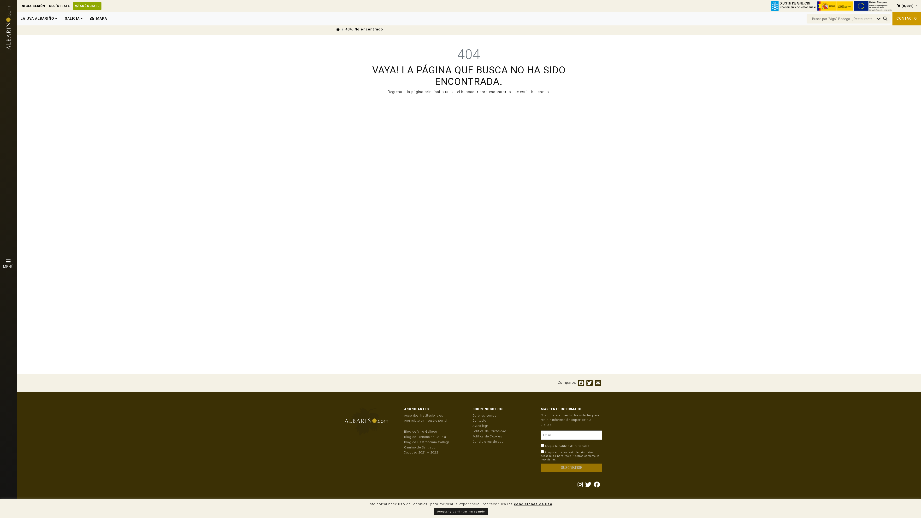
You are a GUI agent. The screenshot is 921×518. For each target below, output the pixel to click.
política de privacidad (574, 446)
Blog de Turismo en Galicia (425, 437)
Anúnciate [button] (89, 6)
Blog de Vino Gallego (420, 431)
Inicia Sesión (33, 6)
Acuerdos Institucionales (423, 415)
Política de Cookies (487, 436)
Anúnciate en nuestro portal (425, 420)
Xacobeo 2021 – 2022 (421, 452)
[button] (907, 6)
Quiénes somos (484, 415)
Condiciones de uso (488, 441)
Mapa (101, 19)
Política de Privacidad (489, 431)
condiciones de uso (533, 504)
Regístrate (59, 6)
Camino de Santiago (420, 447)
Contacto (907, 19)
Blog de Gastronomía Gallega (427, 442)
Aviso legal (481, 426)
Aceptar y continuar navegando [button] (461, 511)
